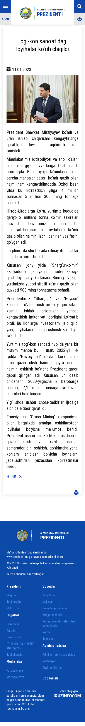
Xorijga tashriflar (52, 615)
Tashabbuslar (15, 655)
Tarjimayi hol (14, 602)
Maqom (11, 595)
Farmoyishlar (14, 637)
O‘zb (5, 19)
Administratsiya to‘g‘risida (58, 655)
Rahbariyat (49, 661)
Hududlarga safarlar (54, 608)
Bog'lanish (50, 678)
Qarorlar (11, 631)
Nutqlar (46, 632)
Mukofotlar (13, 608)
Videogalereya (15, 677)
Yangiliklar (48, 595)
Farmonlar (13, 624)
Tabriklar (47, 639)
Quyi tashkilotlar (52, 668)
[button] (12, 98)
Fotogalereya (15, 670)
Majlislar (47, 602)
